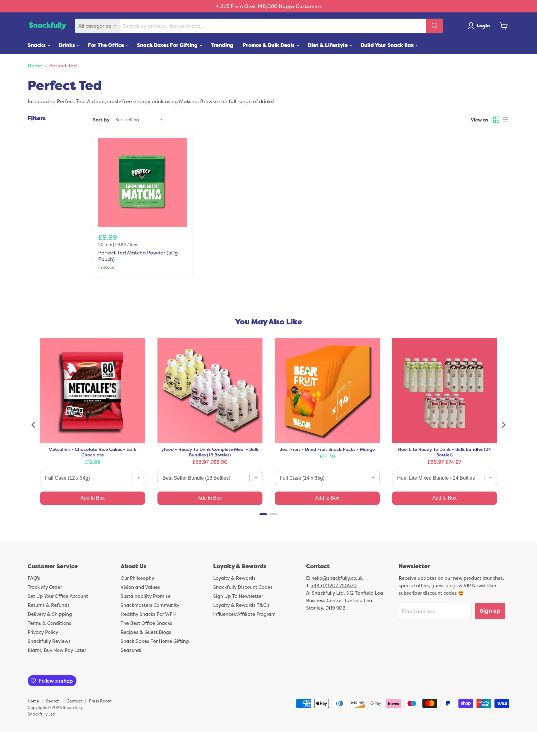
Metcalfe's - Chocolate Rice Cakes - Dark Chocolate (92, 452)
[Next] (503, 425)
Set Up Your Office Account (58, 596)
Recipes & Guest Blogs (146, 632)
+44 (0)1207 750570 (334, 585)
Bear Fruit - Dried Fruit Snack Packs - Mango (327, 449)
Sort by (101, 119)
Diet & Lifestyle (328, 45)
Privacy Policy (43, 632)
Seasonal (131, 650)
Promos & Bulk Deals (269, 45)
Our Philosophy (137, 578)
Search (53, 701)
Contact (74, 701)
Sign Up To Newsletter (238, 596)
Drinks (67, 45)
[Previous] (34, 425)
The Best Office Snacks (146, 623)
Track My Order (45, 587)
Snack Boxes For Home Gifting (155, 641)
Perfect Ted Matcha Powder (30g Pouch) (138, 256)
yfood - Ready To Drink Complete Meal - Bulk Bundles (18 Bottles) (210, 452)
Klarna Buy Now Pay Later (57, 650)
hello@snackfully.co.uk (337, 578)
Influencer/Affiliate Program (244, 614)
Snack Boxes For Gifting (168, 45)
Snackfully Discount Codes (243, 587)
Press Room (100, 701)
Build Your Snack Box (388, 45)
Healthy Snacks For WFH (148, 614)
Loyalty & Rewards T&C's (241, 605)
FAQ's (34, 578)
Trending (222, 45)
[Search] (434, 26)
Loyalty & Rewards (234, 578)
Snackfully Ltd (41, 714)
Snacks (37, 45)
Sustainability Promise (146, 596)
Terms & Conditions (49, 623)
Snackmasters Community (150, 605)
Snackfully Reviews (49, 641)
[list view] (505, 119)
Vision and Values (140, 587)
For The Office (106, 45)
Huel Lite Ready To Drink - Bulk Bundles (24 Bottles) (444, 452)
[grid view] (496, 119)
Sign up (490, 611)
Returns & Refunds (49, 605)
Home (35, 65)
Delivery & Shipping (50, 614)
